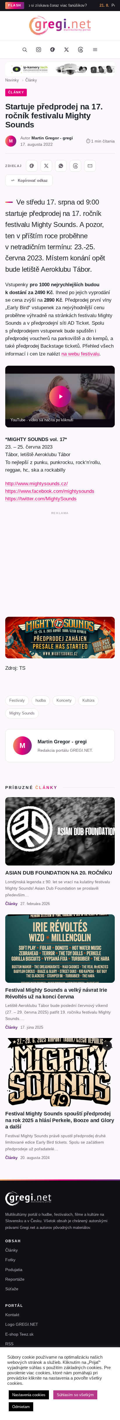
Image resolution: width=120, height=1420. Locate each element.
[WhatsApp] (61, 166)
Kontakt (12, 1314)
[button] (60, 396)
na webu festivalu (80, 353)
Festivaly (17, 700)
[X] (46, 166)
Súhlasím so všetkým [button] (75, 1395)
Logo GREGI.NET (21, 1324)
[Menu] (95, 49)
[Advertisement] (60, 563)
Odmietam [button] (21, 1407)
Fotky (10, 1259)
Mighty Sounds (22, 713)
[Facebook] (52, 49)
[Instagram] (38, 49)
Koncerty (64, 700)
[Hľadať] (24, 49)
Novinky (12, 80)
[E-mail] (90, 166)
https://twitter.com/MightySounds (41, 498)
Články (31, 80)
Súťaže (11, 1288)
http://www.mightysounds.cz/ (36, 483)
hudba (41, 700)
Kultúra (88, 700)
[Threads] (80, 49)
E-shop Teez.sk (19, 1334)
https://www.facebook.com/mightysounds (49, 491)
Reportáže (14, 1279)
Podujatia (13, 1269)
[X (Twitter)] (66, 49)
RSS (9, 1343)
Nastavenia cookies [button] (28, 1395)
